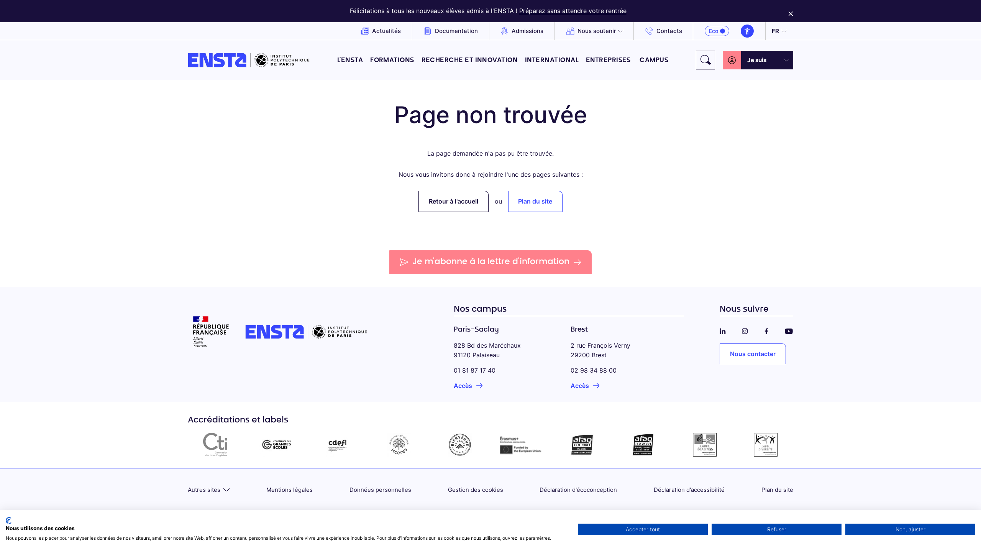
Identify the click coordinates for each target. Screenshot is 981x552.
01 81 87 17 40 (474, 370)
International (552, 60)
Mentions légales (289, 489)
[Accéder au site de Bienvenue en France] (459, 445)
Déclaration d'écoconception (578, 489)
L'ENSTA (350, 60)
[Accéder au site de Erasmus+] (521, 445)
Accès (463, 385)
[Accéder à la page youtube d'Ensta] (789, 329)
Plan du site (535, 201)
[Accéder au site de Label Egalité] (704, 445)
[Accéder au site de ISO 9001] (582, 445)
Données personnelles (380, 489)
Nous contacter (753, 354)
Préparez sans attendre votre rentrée (573, 11)
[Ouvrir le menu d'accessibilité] (747, 31)
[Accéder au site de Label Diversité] (765, 445)
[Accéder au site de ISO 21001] (643, 445)
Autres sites (204, 489)
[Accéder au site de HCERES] (399, 445)
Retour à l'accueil (453, 201)
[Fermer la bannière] (790, 11)
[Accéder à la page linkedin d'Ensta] (723, 329)
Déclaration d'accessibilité (689, 489)
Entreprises (609, 60)
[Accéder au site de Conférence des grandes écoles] (276, 445)
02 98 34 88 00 (594, 370)
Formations (392, 60)
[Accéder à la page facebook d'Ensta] (766, 329)
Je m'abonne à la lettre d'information (490, 262)
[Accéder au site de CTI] (215, 445)
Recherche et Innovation (470, 60)
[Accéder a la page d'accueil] (249, 60)
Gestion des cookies (475, 489)
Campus (654, 60)
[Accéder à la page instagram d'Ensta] (745, 329)
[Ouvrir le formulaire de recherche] (705, 60)
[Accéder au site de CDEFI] (337, 445)
